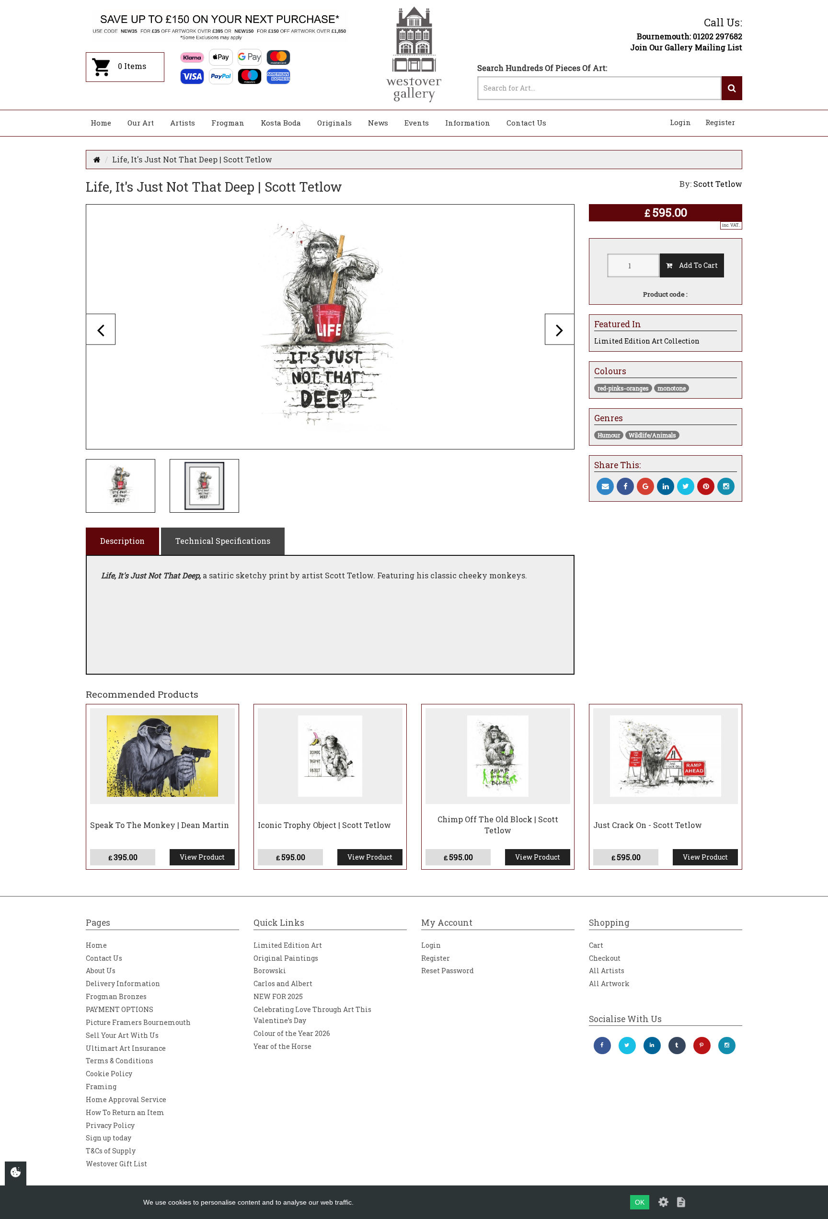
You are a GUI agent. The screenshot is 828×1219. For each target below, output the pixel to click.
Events (416, 122)
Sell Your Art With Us (122, 1035)
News (378, 122)
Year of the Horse (282, 1046)
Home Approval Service (126, 1099)
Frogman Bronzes (116, 996)
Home (101, 122)
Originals (334, 122)
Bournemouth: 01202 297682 (689, 36)
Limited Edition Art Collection (647, 340)
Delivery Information (123, 983)
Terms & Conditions (119, 1060)
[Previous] (100, 329)
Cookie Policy (109, 1073)
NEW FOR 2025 (278, 996)
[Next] (560, 329)
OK (639, 1202)
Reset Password (447, 970)
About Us (100, 970)
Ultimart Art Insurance (126, 1048)
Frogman (227, 122)
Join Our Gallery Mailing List (686, 47)
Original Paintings (285, 958)
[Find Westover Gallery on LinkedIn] (652, 1045)
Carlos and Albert (282, 983)
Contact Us (526, 122)
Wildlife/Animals (652, 435)
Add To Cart (695, 265)
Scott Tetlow (717, 184)
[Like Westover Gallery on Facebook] (602, 1045)
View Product (202, 857)
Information (467, 122)
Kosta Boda (281, 122)
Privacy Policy (110, 1125)
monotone (671, 388)
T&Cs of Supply (111, 1150)
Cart (596, 945)
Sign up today (108, 1137)
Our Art (140, 122)
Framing (101, 1086)
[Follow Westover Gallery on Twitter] (627, 1045)
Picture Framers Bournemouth (138, 1022)
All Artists (606, 970)
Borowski (269, 970)
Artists (182, 122)
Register (720, 122)
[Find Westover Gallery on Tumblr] (677, 1045)
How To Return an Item (125, 1112)
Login (680, 122)
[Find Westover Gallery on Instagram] (727, 1045)
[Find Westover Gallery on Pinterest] (702, 1045)
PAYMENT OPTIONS (119, 1009)
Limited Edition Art (287, 945)
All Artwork (609, 983)
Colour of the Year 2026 (291, 1033)
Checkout (605, 958)
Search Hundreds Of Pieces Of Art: (542, 68)
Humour (609, 435)
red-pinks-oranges (623, 388)
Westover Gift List (116, 1163)
